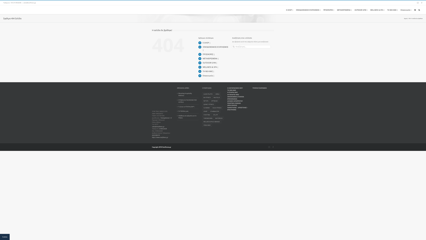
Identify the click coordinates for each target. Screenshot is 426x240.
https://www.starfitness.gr (160, 137)
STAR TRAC (206, 115)
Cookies (4, 237)
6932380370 (156, 135)
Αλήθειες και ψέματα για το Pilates (187, 117)
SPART (205, 111)
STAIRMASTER (214, 111)
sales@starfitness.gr (29, 3)
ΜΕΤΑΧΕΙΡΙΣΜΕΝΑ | (211, 58)
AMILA (217, 94)
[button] (419, 9)
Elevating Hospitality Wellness (185, 94)
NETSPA (205, 101)
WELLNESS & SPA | (210, 67)
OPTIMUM (214, 101)
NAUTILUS (217, 97)
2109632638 (163, 129)
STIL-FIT (215, 115)
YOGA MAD (207, 125)
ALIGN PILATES (208, 94)
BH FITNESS (207, 97)
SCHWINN (206, 108)
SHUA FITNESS (217, 108)
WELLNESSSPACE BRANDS (211, 122)
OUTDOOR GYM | (210, 63)
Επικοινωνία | (208, 75)
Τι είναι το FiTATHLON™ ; (186, 107)
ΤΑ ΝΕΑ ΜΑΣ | (208, 71)
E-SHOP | (206, 43)
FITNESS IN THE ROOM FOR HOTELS (187, 101)
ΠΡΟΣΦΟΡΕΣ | (209, 54)
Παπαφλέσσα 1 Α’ (166, 118)
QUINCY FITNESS (208, 104)
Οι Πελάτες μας (183, 111)
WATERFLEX (219, 118)
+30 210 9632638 (15, 3)
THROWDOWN (207, 118)
